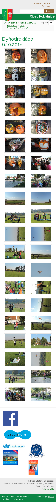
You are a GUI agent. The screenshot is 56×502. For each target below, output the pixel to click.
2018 (22, 25)
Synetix (51, 496)
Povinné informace (42, 3)
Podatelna (46, 6)
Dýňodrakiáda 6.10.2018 (17, 28)
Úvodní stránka (10, 23)
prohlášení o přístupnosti (13, 499)
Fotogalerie (12, 25)
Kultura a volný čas (28, 23)
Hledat (49, 11)
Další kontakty (48, 489)
